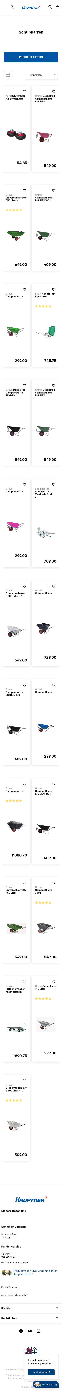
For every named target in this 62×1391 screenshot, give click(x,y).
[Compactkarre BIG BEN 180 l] (46, 235)
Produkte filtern (31, 57)
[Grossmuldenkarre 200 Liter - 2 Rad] (16, 631)
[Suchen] (50, 7)
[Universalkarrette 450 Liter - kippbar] (16, 235)
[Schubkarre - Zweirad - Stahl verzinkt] (46, 532)
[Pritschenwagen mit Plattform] (16, 1027)
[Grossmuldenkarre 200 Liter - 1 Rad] (16, 1126)
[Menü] (5, 7)
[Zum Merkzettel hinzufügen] (24, 91)
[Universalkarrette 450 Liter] (16, 928)
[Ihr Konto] (12, 7)
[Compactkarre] (16, 332)
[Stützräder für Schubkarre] (16, 134)
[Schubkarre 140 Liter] (46, 1024)
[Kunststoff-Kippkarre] (46, 332)
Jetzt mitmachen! (41, 1372)
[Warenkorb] (57, 7)
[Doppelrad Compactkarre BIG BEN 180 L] (46, 137)
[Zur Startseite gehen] (31, 7)
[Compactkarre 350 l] (46, 928)
